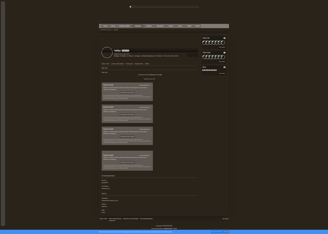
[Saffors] (214, 57)
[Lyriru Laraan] (216, 70)
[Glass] (220, 57)
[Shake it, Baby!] (203, 70)
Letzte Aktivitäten (117, 64)
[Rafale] (223, 43)
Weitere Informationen (217, 231)
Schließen (226, 231)
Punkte (160, 56)
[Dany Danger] (217, 57)
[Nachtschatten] (214, 43)
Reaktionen (139, 64)
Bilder (124, 56)
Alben (147, 64)
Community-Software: (164, 228)
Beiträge (116, 56)
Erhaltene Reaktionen (148, 56)
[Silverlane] (207, 43)
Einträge (137, 56)
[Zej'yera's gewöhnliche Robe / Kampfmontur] (211, 70)
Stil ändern (226, 218)
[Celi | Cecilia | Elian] (204, 43)
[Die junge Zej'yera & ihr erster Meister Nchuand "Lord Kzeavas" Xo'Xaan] (212, 70)
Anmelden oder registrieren (3, 11)
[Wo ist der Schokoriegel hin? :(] (204, 70)
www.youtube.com (144, 85)
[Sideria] (220, 43)
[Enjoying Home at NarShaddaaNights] (208, 70)
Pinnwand (129, 64)
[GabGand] (217, 43)
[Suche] (3, 15)
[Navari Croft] (209, 70)
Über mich (105, 64)
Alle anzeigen (222, 73)
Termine (130, 56)
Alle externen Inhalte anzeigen (127, 92)
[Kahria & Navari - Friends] (206, 70)
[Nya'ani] (211, 43)
